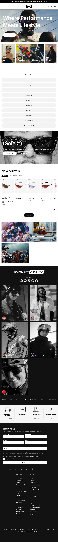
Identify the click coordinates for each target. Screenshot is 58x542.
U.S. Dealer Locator (35, 482)
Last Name (28, 434)
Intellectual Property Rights (35, 502)
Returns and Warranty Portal (21, 488)
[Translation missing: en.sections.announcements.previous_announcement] (3, 1)
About (31, 478)
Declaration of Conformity (19, 508)
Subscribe (25, 462)
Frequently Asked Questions (20, 481)
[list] (29, 53)
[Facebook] (32, 280)
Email (26, 440)
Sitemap (32, 514)
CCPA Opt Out (19, 504)
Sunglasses (5, 175)
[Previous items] (49, 66)
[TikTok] (29, 280)
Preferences (33, 498)
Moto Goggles (13, 175)
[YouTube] (25, 280)
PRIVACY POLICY (34, 456)
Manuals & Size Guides (21, 484)
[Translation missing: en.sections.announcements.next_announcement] (55, 1)
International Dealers (35, 485)
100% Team (33, 487)
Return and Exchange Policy (21, 492)
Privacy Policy (33, 511)
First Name (6, 434)
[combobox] (5, 448)
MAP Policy (19, 502)
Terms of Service (20, 511)
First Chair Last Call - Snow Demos (35, 490)
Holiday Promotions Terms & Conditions (35, 506)
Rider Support (19, 513)
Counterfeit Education (21, 497)
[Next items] (54, 66)
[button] (3, 6)
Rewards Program (20, 500)
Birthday (5, 440)
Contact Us (33, 496)
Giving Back (33, 494)
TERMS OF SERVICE (41, 453)
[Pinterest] (36, 280)
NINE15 (37, 531)
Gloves (21, 175)
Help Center (19, 478)
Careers (32, 480)
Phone (4, 446)
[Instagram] (21, 280)
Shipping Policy (34, 509)
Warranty (18, 495)
